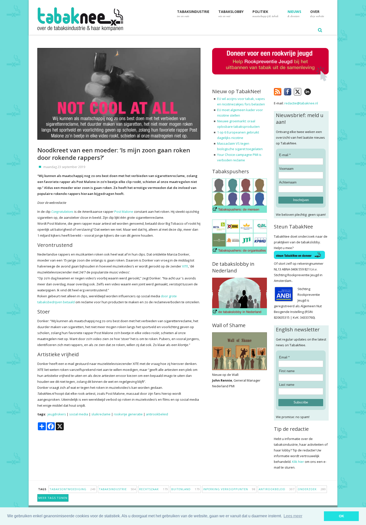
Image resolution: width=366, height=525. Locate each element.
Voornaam (286, 169)
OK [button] (341, 516)
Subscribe (301, 402)
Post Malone (123, 211)
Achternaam (288, 182)
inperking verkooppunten (229, 489)
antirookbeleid (157, 414)
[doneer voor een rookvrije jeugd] (270, 80)
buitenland (185, 489)
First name (287, 371)
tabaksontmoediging (73, 489)
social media (78, 414)
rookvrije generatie (128, 414)
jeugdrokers (57, 414)
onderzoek (312, 489)
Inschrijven (301, 200)
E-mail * (285, 155)
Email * (284, 357)
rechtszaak (153, 489)
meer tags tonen (52, 498)
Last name (286, 385)
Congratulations (62, 211)
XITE (185, 266)
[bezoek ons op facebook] (314, 90)
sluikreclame (101, 414)
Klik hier (298, 461)
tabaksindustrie (117, 489)
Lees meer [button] (293, 516)
